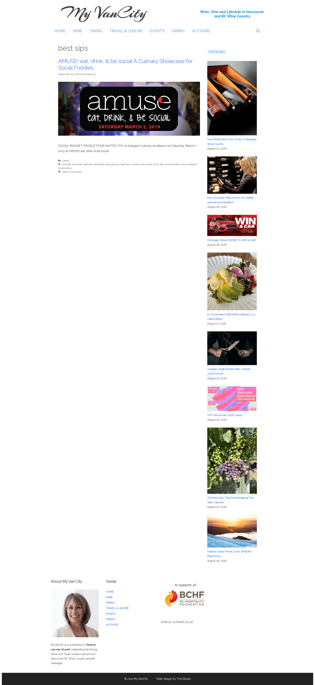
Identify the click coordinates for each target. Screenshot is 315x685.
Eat (162, 164)
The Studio (184, 678)
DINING (96, 31)
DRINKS (178, 31)
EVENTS (157, 31)
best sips (125, 164)
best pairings (112, 164)
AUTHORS (201, 31)
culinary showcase (141, 164)
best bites (99, 164)
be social (77, 164)
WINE (77, 31)
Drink (156, 164)
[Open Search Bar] (258, 30)
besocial (87, 164)
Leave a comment (72, 171)
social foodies (172, 164)
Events (65, 160)
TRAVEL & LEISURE (126, 31)
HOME (60, 31)
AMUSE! (66, 164)
